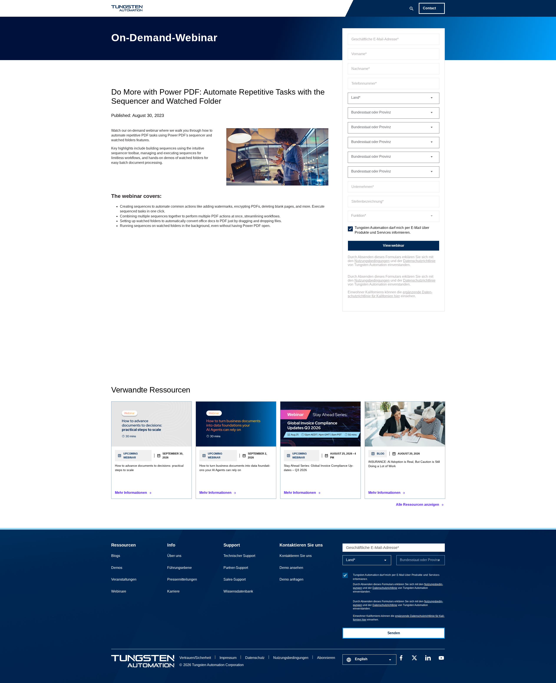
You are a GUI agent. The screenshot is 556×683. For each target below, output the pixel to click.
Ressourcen (123, 545)
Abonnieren (326, 658)
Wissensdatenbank (238, 591)
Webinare (118, 591)
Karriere (173, 591)
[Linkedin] (427, 657)
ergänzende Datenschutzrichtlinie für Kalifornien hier (390, 294)
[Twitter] (414, 657)
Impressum (228, 658)
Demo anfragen (291, 579)
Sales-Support (234, 579)
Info (171, 545)
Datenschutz (255, 658)
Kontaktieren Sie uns (301, 545)
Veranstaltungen (123, 579)
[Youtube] (441, 657)
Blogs (115, 556)
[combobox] (369, 659)
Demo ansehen (291, 568)
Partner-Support (235, 568)
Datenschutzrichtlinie (419, 261)
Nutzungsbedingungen (372, 261)
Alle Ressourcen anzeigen (417, 504)
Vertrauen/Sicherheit (195, 658)
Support (231, 545)
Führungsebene (179, 568)
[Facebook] (400, 657)
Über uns (174, 556)
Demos (116, 568)
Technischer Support (239, 556)
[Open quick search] (411, 8)
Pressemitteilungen (182, 579)
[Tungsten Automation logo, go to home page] (142, 661)
